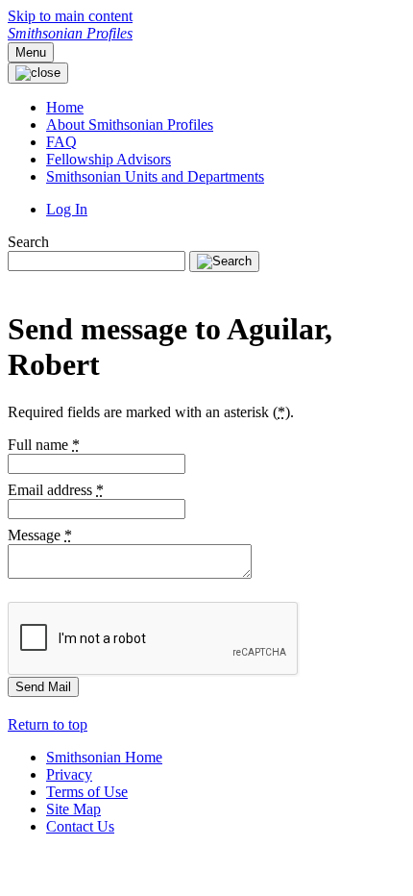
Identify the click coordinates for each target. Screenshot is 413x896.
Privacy (69, 774)
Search (28, 242)
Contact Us (80, 826)
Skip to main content (70, 16)
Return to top (47, 724)
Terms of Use (87, 792)
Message (40, 535)
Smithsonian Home (104, 757)
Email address (56, 490)
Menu (30, 52)
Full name (44, 444)
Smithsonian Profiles (70, 33)
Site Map (73, 809)
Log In (66, 209)
